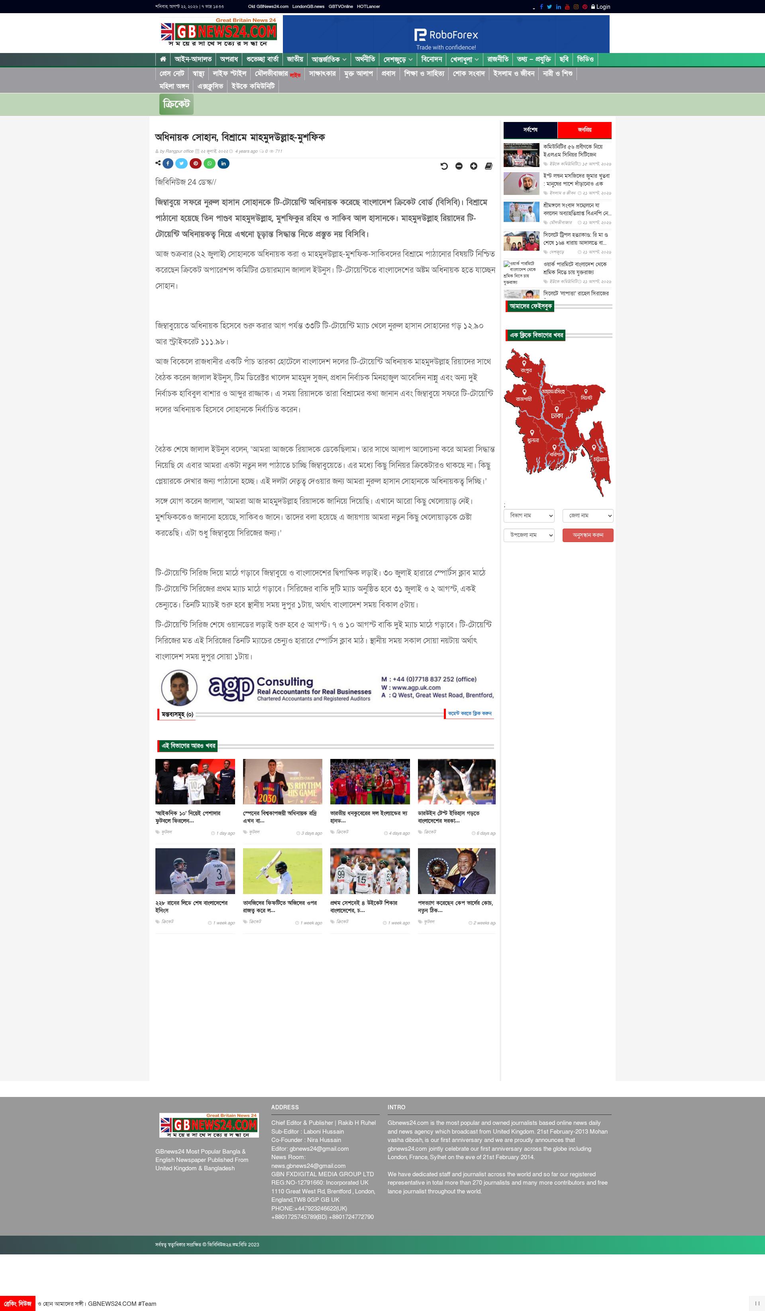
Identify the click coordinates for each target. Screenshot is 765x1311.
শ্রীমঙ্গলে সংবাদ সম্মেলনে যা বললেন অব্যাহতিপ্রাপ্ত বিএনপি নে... (577, 209)
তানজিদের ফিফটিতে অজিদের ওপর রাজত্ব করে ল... (280, 906)
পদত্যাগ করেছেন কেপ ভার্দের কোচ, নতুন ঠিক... (455, 906)
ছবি (564, 59)
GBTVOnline (341, 7)
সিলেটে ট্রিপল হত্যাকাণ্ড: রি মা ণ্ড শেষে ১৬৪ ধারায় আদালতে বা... (575, 239)
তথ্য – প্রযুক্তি (534, 59)
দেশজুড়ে (396, 59)
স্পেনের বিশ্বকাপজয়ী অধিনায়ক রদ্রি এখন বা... (280, 817)
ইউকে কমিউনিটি (253, 86)
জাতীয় (295, 59)
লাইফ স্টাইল (229, 73)
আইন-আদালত (193, 59)
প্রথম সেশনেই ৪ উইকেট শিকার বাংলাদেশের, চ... (363, 906)
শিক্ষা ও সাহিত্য (424, 73)
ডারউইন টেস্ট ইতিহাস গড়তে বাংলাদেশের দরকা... (448, 817)
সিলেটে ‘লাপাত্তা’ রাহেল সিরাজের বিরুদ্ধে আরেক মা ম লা (576, 297)
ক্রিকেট (176, 104)
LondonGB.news (308, 7)
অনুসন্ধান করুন (588, 535)
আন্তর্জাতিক (327, 59)
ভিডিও (585, 59)
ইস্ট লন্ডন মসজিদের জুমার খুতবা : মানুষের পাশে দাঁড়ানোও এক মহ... (576, 184)
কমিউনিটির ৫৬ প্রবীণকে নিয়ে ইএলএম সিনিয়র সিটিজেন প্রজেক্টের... (572, 155)
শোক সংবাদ (469, 73)
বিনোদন (432, 59)
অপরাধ (229, 59)
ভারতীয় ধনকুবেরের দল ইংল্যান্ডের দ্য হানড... (368, 817)
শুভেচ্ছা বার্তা (263, 59)
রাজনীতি (498, 59)
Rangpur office (179, 151)
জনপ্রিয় (585, 130)
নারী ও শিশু (558, 73)
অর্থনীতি (365, 59)
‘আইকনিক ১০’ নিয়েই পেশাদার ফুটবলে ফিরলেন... (187, 817)
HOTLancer (368, 7)
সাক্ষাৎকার (322, 73)
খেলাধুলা (463, 59)
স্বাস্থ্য (198, 73)
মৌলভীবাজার (277, 74)
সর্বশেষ (530, 130)
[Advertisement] (325, 1007)
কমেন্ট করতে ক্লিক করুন (470, 713)
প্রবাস (389, 73)
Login (602, 7)
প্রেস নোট (172, 73)
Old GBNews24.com (268, 7)
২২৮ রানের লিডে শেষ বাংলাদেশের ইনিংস (191, 906)
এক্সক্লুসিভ (210, 86)
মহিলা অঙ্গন (174, 86)
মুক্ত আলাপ (358, 73)
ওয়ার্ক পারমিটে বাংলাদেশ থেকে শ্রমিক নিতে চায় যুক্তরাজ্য (575, 268)
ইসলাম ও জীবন (514, 73)
